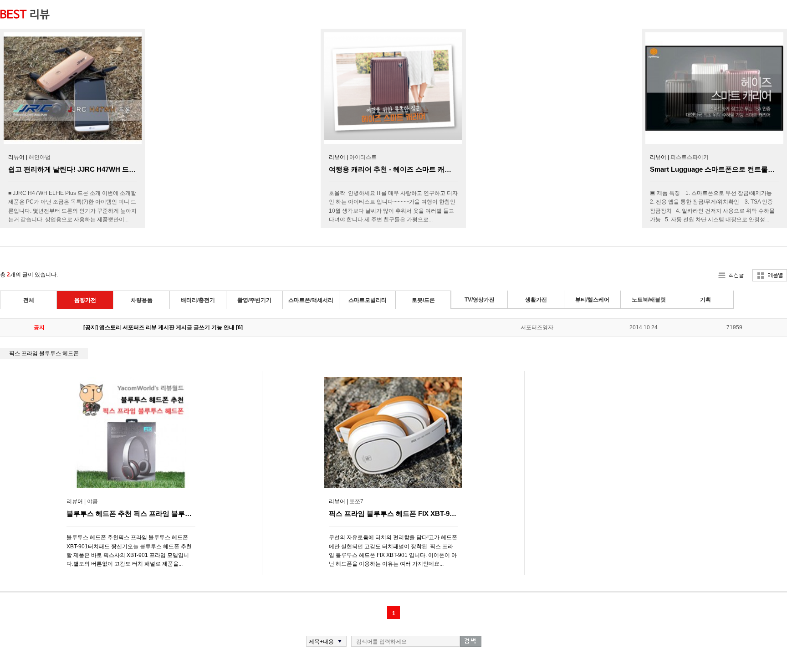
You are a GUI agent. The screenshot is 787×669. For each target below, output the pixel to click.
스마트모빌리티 (367, 300)
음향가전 (85, 300)
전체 (28, 300)
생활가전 (536, 299)
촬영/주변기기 (254, 300)
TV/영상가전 (480, 299)
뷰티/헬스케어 (592, 299)
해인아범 (40, 157)
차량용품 (142, 300)
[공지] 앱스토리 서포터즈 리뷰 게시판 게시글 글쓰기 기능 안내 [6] (163, 327)
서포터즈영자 (537, 327)
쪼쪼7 (356, 501)
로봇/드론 (423, 300)
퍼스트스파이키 (689, 157)
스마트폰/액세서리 (310, 300)
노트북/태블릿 (649, 299)
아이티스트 (363, 157)
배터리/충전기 (198, 300)
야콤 (92, 501)
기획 (705, 299)
